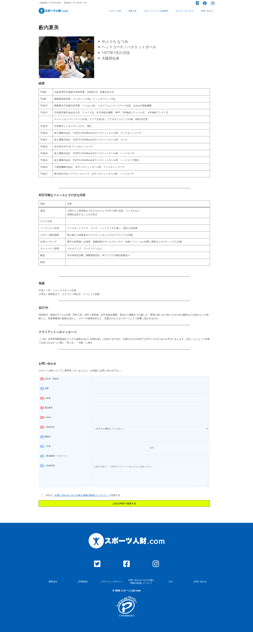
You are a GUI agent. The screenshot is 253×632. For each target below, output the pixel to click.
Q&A (170, 581)
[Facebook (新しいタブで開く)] (205, 3)
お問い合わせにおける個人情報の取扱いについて (141, 581)
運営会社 (53, 581)
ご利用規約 (82, 581)
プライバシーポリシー (112, 581)
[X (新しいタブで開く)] (197, 3)
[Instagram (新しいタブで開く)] (211, 3)
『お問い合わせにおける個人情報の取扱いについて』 (80, 495)
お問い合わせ (200, 581)
